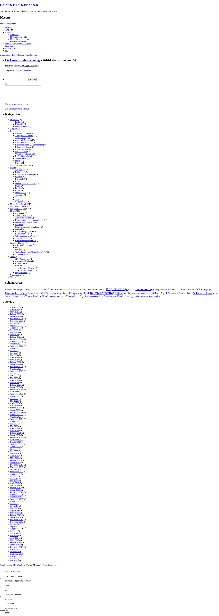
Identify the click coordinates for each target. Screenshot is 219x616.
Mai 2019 (14, 481)
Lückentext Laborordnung (22, 60)
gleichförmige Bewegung (71, 289)
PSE (29, 293)
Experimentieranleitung (24, 174)
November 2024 (16, 341)
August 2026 (15, 307)
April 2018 (14, 510)
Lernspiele (19, 179)
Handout (18, 177)
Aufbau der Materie (23, 218)
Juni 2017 (14, 533)
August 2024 (15, 348)
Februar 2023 (15, 385)
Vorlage (18, 199)
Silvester (18, 250)
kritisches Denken (22, 126)
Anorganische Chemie (24, 135)
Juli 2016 (13, 558)
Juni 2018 (14, 506)
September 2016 (16, 554)
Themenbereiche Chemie (15, 296)
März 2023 (14, 383)
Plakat (17, 186)
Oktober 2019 (15, 469)
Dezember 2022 (16, 389)
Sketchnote (138, 293)
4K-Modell (14, 120)
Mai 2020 (14, 453)
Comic (45, 290)
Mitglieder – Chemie (18, 204)
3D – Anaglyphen (22, 259)
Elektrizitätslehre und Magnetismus (29, 220)
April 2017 (14, 538)
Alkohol (13, 290)
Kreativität (19, 124)
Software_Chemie (185, 293)
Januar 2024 (15, 364)
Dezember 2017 (16, 520)
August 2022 (15, 396)
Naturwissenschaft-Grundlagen (27, 227)
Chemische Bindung (23, 142)
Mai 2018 (14, 508)
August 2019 (15, 474)
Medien (13, 167)
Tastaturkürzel (31, 55)
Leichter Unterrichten (19, 5)
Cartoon (27, 289)
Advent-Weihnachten (23, 245)
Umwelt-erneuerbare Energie (26, 241)
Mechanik (19, 225)
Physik (13, 211)
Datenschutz (10, 48)
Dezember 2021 (16, 412)
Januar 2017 (15, 545)
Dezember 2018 (16, 492)
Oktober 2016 (15, 552)
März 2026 (14, 312)
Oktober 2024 (15, 344)
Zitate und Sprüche (22, 254)
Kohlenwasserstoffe (97, 289)
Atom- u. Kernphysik (23, 215)
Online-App (201, 289)
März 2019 (14, 485)
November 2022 (16, 392)
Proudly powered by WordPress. (13, 565)
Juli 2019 (13, 476)
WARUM (9, 30)
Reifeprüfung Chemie (24, 156)
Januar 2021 (15, 435)
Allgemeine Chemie (23, 133)
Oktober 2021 (15, 417)
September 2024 (16, 346)
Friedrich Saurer (12, 66)
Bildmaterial (20, 172)
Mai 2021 (14, 426)
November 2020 (16, 440)
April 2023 (14, 380)
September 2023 (16, 371)
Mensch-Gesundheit (23, 149)
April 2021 (14, 428)
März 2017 (14, 540)
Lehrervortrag (144, 289)
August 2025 (15, 328)
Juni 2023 (14, 376)
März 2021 (14, 430)
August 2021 (15, 421)
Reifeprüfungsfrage (103, 293)
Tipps (12, 257)
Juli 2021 (13, 424)
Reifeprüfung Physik (23, 231)
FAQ (7, 50)
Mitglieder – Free (17, 206)
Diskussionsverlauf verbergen (12, 55)
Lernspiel (157, 289)
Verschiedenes (16, 275)
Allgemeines (15, 129)
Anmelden (9, 32)
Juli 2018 (13, 504)
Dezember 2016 (16, 547)
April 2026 (14, 309)
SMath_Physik (159, 293)
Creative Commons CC (19, 165)
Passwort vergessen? (18, 41)
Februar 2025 (15, 337)
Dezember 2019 (16, 465)
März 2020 (14, 458)
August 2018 (15, 501)
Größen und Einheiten (24, 222)
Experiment (54, 289)
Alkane (8, 289)
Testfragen (19, 195)
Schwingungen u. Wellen (25, 236)
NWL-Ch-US (177, 289)
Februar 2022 (15, 408)
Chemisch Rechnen (23, 140)
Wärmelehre (154, 296)
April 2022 (14, 403)
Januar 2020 (15, 462)
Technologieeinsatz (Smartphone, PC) (30, 252)
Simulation (128, 293)
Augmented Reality (23, 261)
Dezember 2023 (16, 367)
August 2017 (15, 529)
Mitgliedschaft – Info (18, 37)
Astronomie (20, 213)
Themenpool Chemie (95, 296)
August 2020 (15, 446)
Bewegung (20, 290)
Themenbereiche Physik (37, 296)
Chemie (13, 131)
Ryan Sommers (49, 565)
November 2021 (16, 415)
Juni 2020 (14, 451)
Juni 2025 (14, 330)
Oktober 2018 (15, 497)
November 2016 (16, 549)
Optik (17, 229)
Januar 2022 (15, 410)
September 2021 (16, 419)
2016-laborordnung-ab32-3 (26, 71)
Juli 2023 (13, 373)
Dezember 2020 (16, 437)
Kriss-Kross (131, 289)
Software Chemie (27, 268)
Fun (16, 247)
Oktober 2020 (15, 442)
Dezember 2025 (16, 319)
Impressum (9, 46)
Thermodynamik (22, 238)
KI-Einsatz (19, 263)
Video (17, 197)
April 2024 (14, 357)
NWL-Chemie (21, 151)
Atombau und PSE (22, 138)
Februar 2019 (15, 488)
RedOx (45, 293)
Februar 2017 (15, 542)
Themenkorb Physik (76, 296)
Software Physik (26, 270)
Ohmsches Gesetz (188, 290)
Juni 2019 (14, 478)
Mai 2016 (14, 561)
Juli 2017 (13, 531)
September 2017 (16, 526)
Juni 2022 (14, 399)
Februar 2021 (15, 433)
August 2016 (15, 556)
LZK (17, 181)
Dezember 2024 (16, 339)
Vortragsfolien (20, 202)
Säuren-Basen (20, 158)
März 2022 (14, 405)
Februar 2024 (15, 362)
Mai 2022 (14, 401)
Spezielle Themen (17, 243)
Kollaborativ (20, 122)
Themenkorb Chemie (57, 296)
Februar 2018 (15, 515)
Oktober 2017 (15, 524)
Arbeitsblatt (19, 170)
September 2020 (16, 444)
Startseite (8, 28)
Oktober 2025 (15, 323)
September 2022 (16, 394)
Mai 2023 (14, 378)
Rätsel (17, 190)
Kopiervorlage (117, 289)
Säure (215, 293)
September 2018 (16, 499)
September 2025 (16, 325)
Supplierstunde (21, 273)
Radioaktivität (36, 293)
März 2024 (14, 360)
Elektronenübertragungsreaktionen (29, 145)
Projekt (18, 188)
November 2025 (16, 321)
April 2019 (14, 483)
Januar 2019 (15, 490)
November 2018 (16, 494)
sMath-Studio (20, 193)
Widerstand (144, 296)
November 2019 (16, 467)
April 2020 (14, 456)
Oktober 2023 (15, 369)
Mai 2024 (14, 355)
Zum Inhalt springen (8, 23)
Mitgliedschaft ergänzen (19, 39)
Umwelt (18, 163)
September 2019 (16, 472)
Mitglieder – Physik (18, 209)
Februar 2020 (15, 460)
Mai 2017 (14, 536)
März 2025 (14, 335)
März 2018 (14, 513)
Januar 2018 (15, 517)
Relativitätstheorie (22, 234)
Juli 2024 (13, 351)
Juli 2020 (13, 449)
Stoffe (17, 161)
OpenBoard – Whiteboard (25, 183)
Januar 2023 (15, 387)
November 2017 (16, 522)
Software (18, 266)
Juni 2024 (14, 353)
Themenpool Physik (114, 296)
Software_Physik (202, 293)
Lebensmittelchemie (23, 147)
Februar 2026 (15, 314)
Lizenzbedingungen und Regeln (18, 44)
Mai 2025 (14, 332)
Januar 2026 (15, 316)
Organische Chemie (23, 154)
